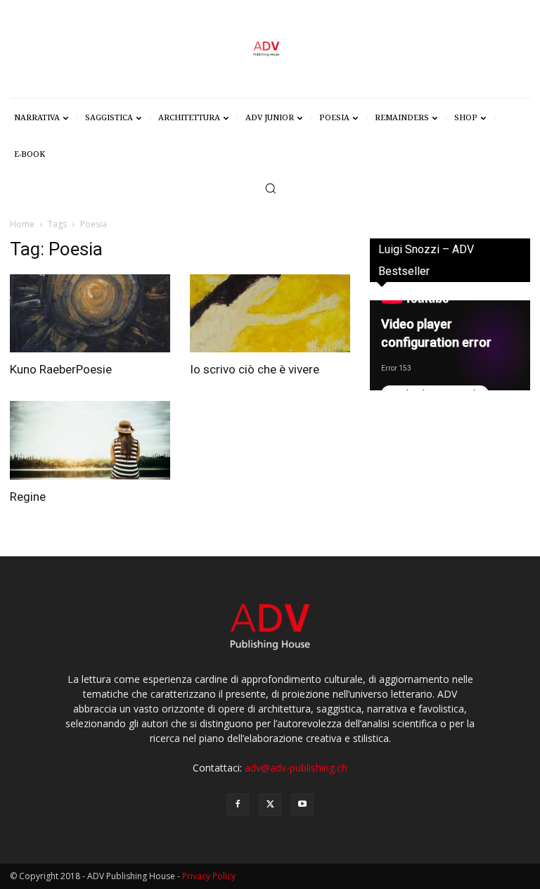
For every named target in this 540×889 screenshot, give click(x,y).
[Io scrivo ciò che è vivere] (270, 313)
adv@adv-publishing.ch (296, 767)
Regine (28, 497)
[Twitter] (270, 804)
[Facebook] (237, 804)
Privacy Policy (209, 876)
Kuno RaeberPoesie (61, 369)
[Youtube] (302, 804)
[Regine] (90, 440)
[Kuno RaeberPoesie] (90, 313)
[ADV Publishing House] (270, 49)
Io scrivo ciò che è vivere (254, 369)
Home (22, 224)
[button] (270, 188)
